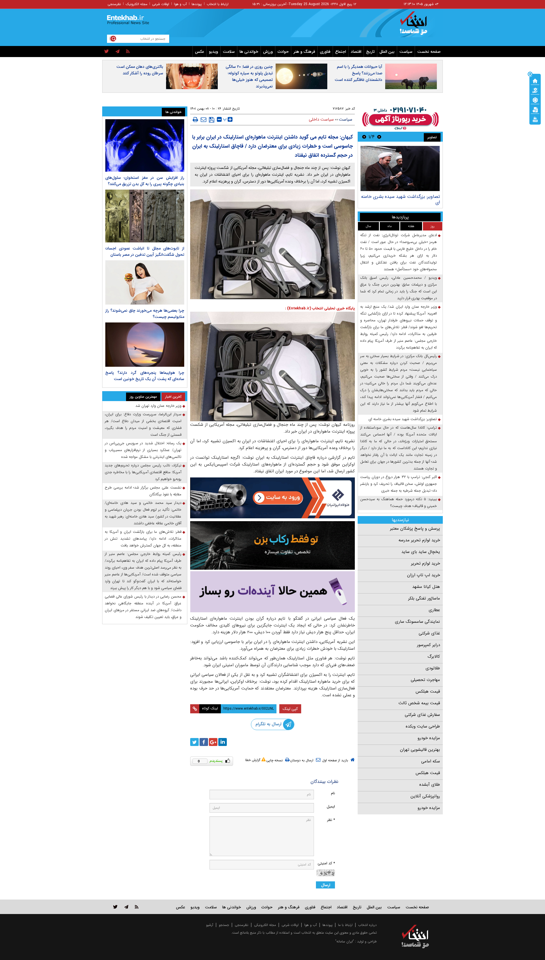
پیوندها (197, 4)
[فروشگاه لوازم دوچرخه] (272, 545)
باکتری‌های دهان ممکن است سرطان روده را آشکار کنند (139, 70)
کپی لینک (290, 709)
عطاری (434, 610)
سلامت (229, 52)
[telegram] (117, 51)
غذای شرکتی (429, 633)
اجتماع (340, 52)
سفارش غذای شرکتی (422, 714)
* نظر (331, 820)
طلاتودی (432, 668)
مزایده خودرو (429, 738)
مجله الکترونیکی (265, 925)
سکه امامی (430, 761)
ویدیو (213, 52)
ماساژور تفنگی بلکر (424, 598)
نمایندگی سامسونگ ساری (417, 621)
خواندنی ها (249, 52)
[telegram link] (126, 907)
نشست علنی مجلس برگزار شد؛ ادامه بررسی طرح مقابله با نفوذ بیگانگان (143, 491)
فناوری (325, 52)
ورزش (268, 52)
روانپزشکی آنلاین (425, 796)
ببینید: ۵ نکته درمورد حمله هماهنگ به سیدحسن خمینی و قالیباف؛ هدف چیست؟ (398, 502)
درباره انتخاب (367, 925)
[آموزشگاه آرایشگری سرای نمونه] (272, 591)
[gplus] (213, 742)
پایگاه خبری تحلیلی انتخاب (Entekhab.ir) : (320, 308)
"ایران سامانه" (344, 941)
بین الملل (387, 52)
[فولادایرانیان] (272, 497)
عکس (199, 52)
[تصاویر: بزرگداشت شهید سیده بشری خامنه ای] (400, 168)
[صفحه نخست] (535, 80)
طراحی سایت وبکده (423, 726)
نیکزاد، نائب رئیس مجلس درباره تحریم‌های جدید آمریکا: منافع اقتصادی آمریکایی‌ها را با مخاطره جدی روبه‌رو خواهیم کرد (143, 472)
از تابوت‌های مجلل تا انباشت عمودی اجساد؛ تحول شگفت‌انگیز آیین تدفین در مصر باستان (144, 251)
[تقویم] (535, 109)
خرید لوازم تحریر (425, 563)
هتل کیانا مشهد (426, 586)
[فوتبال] (535, 99)
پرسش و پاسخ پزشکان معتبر (415, 528)
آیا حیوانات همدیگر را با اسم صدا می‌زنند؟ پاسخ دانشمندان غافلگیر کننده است (358, 73)
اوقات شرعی (160, 4)
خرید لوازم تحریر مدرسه (419, 540)
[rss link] (137, 907)
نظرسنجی (114, 4)
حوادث (283, 52)
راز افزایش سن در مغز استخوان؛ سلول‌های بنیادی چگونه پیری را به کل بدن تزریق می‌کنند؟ (144, 181)
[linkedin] (222, 742)
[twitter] (106, 51)
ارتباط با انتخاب (218, 4)
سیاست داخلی (321, 119)
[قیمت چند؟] (535, 90)
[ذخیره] (211, 119)
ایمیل (331, 807)
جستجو (224, 925)
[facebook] (204, 742)
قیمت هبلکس (428, 691)
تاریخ (370, 52)
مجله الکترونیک (136, 4)
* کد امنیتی (326, 863)
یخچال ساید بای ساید (420, 551)
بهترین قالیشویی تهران (420, 749)
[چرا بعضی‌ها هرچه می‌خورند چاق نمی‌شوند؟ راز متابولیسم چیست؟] (144, 282)
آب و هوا (180, 4)
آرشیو (209, 925)
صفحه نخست (429, 52)
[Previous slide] (379, 137)
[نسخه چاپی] (195, 119)
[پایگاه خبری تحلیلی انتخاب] (418, 26)
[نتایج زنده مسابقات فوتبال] (535, 119)
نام (333, 793)
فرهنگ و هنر (304, 52)
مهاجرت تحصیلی (425, 679)
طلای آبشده (429, 784)
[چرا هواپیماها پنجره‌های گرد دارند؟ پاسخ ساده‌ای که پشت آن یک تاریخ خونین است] (144, 344)
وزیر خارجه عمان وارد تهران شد (158, 406)
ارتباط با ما (345, 925)
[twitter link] (115, 907)
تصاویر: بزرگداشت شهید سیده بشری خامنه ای (400, 199)
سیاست (405, 52)
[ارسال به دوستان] (203, 119)
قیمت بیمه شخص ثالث (419, 703)
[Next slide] (364, 137)
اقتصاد (356, 52)
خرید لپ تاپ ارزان (423, 575)
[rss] (128, 51)
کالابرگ (433, 656)
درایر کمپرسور (428, 645)
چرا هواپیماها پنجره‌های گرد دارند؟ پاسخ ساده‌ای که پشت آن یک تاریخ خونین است (144, 376)
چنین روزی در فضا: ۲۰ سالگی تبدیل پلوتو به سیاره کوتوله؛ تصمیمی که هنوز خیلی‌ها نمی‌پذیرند (249, 76)
